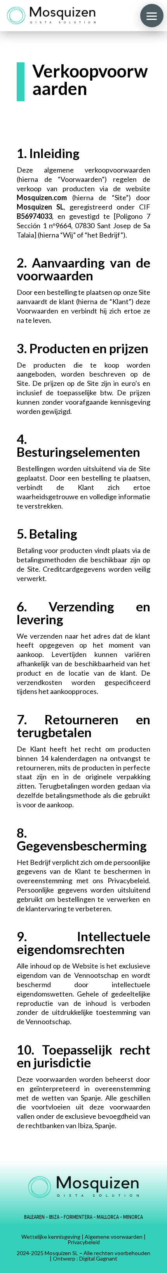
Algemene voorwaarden (114, 1236)
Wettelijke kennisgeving (50, 1236)
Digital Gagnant (98, 1258)
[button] (152, 15)
